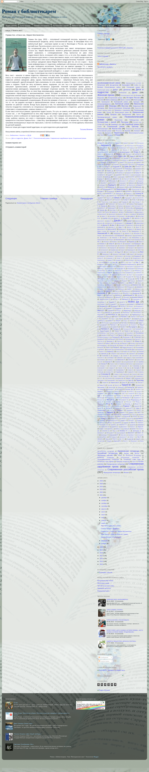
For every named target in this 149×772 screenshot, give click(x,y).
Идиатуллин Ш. (101, 239)
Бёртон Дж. (118, 179)
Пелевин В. (116, 329)
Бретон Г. (138, 170)
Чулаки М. (133, 424)
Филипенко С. (138, 397)
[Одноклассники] (111, 39)
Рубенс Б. (102, 351)
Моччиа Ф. (124, 306)
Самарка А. (116, 355)
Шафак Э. (102, 428)
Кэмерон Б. (140, 268)
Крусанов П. (130, 266)
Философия (138, 128)
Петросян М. (120, 333)
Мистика (124, 106)
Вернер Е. (102, 187)
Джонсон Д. (138, 221)
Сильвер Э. (103, 366)
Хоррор (99, 133)
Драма (26, 138)
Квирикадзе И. (131, 250)
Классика (100, 100)
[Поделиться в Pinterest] (49, 135)
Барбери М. (138, 154)
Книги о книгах (125, 100)
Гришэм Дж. (103, 210)
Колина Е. (100, 258)
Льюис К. (125, 281)
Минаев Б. (118, 297)
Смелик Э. (121, 368)
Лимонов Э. (110, 277)
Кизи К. (128, 252)
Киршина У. (116, 254)
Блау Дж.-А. (125, 164)
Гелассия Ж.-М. (139, 197)
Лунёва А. (117, 281)
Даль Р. (123, 212)
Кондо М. (127, 258)
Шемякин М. (106, 430)
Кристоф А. (113, 266)
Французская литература (112, 472)
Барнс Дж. (122, 156)
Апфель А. (132, 147)
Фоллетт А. (108, 406)
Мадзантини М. (104, 283)
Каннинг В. (123, 245)
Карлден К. (131, 247)
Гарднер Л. (132, 195)
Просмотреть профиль (105, 67)
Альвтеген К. (130, 145)
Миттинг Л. (116, 299)
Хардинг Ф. (111, 412)
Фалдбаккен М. (109, 395)
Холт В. (131, 418)
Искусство (100, 98)
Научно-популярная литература (119, 108)
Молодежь (100, 108)
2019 (101, 550)
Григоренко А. (101, 208)
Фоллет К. (100, 406)
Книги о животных (111, 100)
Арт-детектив (114, 85)
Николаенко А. (137, 312)
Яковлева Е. (134, 441)
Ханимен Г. (120, 410)
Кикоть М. (135, 252)
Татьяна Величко (86, 129)
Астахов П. (114, 152)
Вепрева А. (102, 185)
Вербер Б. (112, 185)
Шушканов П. (123, 437)
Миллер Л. (140, 295)
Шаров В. (141, 426)
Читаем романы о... (124, 26)
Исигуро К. (123, 241)
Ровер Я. (108, 347)
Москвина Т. (114, 306)
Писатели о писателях (122, 110)
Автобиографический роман (108, 83)
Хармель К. (122, 412)
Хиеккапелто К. (103, 416)
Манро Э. (102, 289)
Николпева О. (101, 314)
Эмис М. (107, 439)
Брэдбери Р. (120, 172)
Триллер (135, 126)
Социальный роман (79, 138)
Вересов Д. (132, 185)
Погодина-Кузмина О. (103, 337)
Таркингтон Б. (122, 380)
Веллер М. (140, 183)
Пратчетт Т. (138, 339)
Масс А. (117, 291)
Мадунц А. (114, 283)
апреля (104, 520)
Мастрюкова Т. (136, 291)
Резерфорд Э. (103, 345)
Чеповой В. (118, 422)
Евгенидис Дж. (114, 231)
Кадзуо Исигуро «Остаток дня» (111, 537)
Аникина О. (113, 147)
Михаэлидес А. (101, 302)
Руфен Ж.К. (126, 351)
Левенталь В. (101, 272)
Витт (98, 189)
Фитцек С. (111, 400)
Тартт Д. (130, 380)
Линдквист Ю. (130, 276)
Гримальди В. (112, 208)
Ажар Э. (132, 143)
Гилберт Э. (126, 200)
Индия (120, 455)
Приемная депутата (104, 588)
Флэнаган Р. (119, 404)
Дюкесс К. (131, 229)
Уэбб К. (109, 393)
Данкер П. (121, 214)
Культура (136, 102)
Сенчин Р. (104, 364)
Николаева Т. (127, 312)
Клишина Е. (102, 256)
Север (106, 124)
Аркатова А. (115, 150)
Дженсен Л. (138, 218)
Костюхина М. (105, 262)
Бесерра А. (114, 162)
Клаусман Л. (140, 254)
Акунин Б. (106, 145)
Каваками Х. (128, 243)
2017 (101, 555)
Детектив (127, 90)
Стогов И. (134, 374)
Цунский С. (131, 420)
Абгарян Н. (101, 143)
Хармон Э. (131, 412)
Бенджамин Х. (137, 158)
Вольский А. (128, 191)
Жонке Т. (99, 235)
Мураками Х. (119, 308)
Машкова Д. (126, 293)
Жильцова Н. (137, 233)
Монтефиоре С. (112, 304)
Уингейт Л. (139, 389)
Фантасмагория (102, 128)
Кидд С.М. (120, 252)
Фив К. (118, 397)
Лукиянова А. (101, 281)
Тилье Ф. (124, 382)
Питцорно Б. (130, 335)
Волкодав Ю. (110, 191)
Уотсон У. (139, 391)
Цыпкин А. (140, 420)
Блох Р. (133, 164)
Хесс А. (134, 414)
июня (103, 514)
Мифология (137, 106)
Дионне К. (131, 225)
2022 (101, 492)
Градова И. (132, 204)
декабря (104, 497)
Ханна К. (138, 410)
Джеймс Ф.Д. (107, 218)
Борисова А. (129, 168)
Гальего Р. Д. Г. (113, 195)
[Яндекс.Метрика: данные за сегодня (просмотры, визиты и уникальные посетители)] (103, 690)
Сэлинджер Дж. (118, 378)
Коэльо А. (110, 264)
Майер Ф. (132, 283)
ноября (104, 500)
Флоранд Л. (100, 404)
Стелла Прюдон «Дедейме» (110, 528)
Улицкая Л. (109, 391)
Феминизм (129, 128)
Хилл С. (112, 416)
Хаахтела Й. (129, 408)
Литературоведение (104, 104)
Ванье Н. (133, 181)
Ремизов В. (132, 345)
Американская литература (128, 451)
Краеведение (106, 102)
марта (103, 523)
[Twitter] (109, 39)
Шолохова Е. (114, 435)
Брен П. (130, 170)
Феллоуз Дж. (101, 397)
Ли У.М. (101, 276)
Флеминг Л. (109, 402)
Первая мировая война (104, 110)
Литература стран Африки (105, 461)
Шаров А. (132, 426)
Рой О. (102, 349)
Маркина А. (121, 289)
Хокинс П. (104, 418)
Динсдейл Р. (122, 225)
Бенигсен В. (101, 160)
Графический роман (103, 89)
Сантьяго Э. (100, 357)
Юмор (117, 135)
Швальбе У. (110, 428)
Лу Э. (139, 279)
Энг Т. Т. (121, 439)
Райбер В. (100, 343)
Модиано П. (113, 302)
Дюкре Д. (139, 229)
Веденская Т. (122, 183)
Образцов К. (105, 318)
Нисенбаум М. (113, 314)
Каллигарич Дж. (112, 245)
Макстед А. (112, 287)
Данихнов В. (112, 214)
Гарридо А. (100, 197)
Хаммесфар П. (102, 410)
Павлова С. (113, 325)
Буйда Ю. (138, 172)
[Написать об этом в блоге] (43, 135)
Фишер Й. (100, 402)
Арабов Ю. (140, 147)
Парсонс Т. (123, 327)
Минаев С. (127, 297)
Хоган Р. (135, 416)
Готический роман (133, 87)
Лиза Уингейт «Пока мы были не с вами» (114, 534)
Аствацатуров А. (125, 152)
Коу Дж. (115, 262)
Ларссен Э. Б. (128, 270)
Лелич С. (106, 274)
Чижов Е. (133, 422)
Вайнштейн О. (113, 181)
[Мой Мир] (113, 39)
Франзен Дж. (138, 406)
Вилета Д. (138, 187)
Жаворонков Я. (136, 231)
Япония (126, 472)
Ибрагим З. (115, 237)
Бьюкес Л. (123, 177)
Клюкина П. (111, 256)
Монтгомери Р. (101, 304)
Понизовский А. (111, 339)
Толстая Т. (141, 382)
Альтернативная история (133, 83)
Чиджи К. (125, 422)
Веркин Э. (140, 185)
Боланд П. (138, 166)
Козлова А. (129, 256)
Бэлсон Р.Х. (131, 177)
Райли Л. (108, 343)
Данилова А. (140, 212)
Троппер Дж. (131, 387)
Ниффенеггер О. (136, 314)
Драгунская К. (101, 229)
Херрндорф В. (126, 414)
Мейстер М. (109, 295)
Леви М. (110, 272)
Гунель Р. (100, 212)
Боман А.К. (137, 85)
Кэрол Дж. (102, 270)
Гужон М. (138, 210)
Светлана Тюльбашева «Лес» (24, 744)
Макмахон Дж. (136, 285)
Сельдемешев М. (128, 361)
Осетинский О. (106, 322)
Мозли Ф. (122, 302)
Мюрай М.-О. (138, 308)
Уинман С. (100, 391)
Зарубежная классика (105, 455)
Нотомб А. (124, 316)
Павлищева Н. (103, 325)
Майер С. (123, 283)
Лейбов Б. (139, 272)
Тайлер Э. (129, 378)
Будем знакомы (11, 26)
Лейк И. (99, 274)
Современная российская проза (125, 469)
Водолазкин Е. (122, 189)
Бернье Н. (133, 160)
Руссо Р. (118, 351)
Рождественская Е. (127, 347)
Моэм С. (131, 306)
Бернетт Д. (125, 160)
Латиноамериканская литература (108, 459)
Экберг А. (132, 437)
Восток (137, 453)
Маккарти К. (110, 285)
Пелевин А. (105, 329)
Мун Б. (101, 308)
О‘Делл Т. (141, 322)
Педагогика (138, 108)
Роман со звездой (108, 26)
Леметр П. (115, 274)
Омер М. (118, 320)
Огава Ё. (121, 318)
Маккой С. (119, 285)
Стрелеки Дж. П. (105, 376)
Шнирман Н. (104, 435)
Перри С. (127, 331)
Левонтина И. (119, 272)
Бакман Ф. (119, 154)
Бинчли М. (130, 162)
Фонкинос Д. (117, 406)
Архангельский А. (102, 152)
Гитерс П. (134, 199)
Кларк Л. (131, 254)
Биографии (126, 85)
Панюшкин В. (114, 327)
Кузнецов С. (100, 268)
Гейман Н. (118, 198)
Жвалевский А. (103, 233)
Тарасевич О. (101, 380)
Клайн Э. (124, 254)
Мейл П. (100, 295)
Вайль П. (103, 181)
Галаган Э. (129, 193)
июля (103, 512)
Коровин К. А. (119, 260)
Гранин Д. (104, 206)
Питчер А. (139, 335)
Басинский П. (104, 158)
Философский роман (104, 131)
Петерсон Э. (137, 331)
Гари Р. (139, 195)
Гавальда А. (119, 193)
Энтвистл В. (100, 441)
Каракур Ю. (113, 247)
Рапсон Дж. (116, 343)
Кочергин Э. (101, 264)
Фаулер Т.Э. (120, 395)
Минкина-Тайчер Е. (138, 297)
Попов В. (120, 339)
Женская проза (105, 95)
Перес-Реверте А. (105, 331)
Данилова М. (103, 214)
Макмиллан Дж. (101, 287)
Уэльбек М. (131, 393)
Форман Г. (127, 406)
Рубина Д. (110, 351)
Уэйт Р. (124, 393)
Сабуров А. (114, 353)
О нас (16, 702)
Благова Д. (116, 164)
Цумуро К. (123, 420)
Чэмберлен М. (105, 426)
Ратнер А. (133, 343)
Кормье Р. (110, 260)
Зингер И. (130, 235)
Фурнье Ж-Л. (119, 408)
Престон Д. (100, 341)
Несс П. (99, 312)
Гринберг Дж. (129, 208)
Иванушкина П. (136, 237)
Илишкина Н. (138, 239)
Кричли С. (122, 266)
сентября (104, 506)
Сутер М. (131, 376)
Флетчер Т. (129, 402)
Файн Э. (99, 395)
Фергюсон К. (110, 397)
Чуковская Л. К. (123, 424)
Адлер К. (125, 143)
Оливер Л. (110, 320)
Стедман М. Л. (131, 372)
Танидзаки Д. (138, 378)
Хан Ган (111, 410)
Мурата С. (129, 308)
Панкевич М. (104, 327)
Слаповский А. (101, 368)
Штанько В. (140, 435)
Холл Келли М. (122, 418)
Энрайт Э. (139, 439)
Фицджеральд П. (136, 400)
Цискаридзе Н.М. (113, 420)
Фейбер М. (138, 395)
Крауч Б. (141, 264)
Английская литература (107, 453)
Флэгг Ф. (109, 404)
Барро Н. (133, 156)
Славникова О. (136, 366)
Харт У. (139, 412)
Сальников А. (106, 355)
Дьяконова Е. (122, 229)
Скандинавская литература (116, 464)
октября (104, 503)
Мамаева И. (140, 287)
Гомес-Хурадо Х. (136, 202)
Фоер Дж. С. (128, 404)
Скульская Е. (125, 366)
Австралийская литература (105, 451)
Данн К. (128, 214)
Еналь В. (125, 231)
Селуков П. (118, 361)
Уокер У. (116, 391)
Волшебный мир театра (105, 580)
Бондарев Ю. (119, 168)
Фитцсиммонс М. (123, 399)
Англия (126, 453)
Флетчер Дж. (119, 402)
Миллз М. (102, 297)
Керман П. (111, 252)
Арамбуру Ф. (104, 150)
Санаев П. (126, 355)
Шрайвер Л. (131, 435)
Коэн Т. (117, 264)
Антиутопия (101, 85)
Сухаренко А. (140, 376)
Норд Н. (116, 316)
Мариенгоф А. (111, 289)
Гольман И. (125, 202)
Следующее (11, 198)
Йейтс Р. (141, 241)
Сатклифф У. (110, 357)
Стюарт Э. (116, 376)
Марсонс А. (138, 289)
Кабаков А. (102, 243)
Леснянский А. (139, 274)
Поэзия (109, 112)
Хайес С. (138, 408)
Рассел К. (125, 343)
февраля (104, 540)
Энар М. (114, 439)
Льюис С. (133, 281)
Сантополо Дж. (136, 355)
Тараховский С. (111, 380)
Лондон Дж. (131, 279)
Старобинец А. (120, 372)
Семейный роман (132, 124)
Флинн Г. (138, 402)
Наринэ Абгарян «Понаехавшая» (118, 620)
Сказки (99, 126)
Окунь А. (128, 318)
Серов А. (112, 364)
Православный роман (122, 112)
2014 (101, 564)
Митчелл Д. (126, 299)
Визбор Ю (130, 187)
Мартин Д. (100, 291)
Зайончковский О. (110, 235)
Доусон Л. (130, 227)
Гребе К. (120, 206)
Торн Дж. (109, 385)
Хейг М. (108, 414)
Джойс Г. (118, 220)
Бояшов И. (138, 168)
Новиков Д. (100, 316)
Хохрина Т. (102, 420)
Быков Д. (107, 177)
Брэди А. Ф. (129, 172)
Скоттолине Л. (114, 366)
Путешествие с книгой (60, 26)
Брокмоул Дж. (111, 172)
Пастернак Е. (133, 327)
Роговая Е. (116, 347)
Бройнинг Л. (100, 172)
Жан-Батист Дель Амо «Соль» (111, 526)
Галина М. (139, 193)
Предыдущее (86, 198)
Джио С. (109, 221)
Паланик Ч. (134, 325)
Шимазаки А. (137, 431)
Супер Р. (123, 376)
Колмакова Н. (110, 258)
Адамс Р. (118, 143)
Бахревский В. (116, 158)
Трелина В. (138, 385)
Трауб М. (126, 385)
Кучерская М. (131, 268)
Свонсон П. (131, 359)
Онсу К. (125, 320)
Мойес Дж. (134, 301)
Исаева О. (115, 241)
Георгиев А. (117, 199)
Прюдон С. (129, 341)
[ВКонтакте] (107, 39)
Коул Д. (123, 262)
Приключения (126, 114)
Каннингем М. (132, 245)
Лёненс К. (141, 281)
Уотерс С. (131, 391)
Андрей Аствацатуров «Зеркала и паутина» (121, 641)
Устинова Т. (101, 393)
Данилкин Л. (130, 212)
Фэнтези (127, 131)
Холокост (137, 131)
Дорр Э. (121, 227)
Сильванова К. (139, 364)
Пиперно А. (104, 335)
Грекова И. (128, 206)
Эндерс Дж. (130, 439)
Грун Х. (122, 210)
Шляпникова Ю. (121, 432)
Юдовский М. (117, 441)
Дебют (115, 90)
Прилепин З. (110, 341)
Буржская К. (119, 175)
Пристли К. (120, 341)
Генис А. (101, 200)
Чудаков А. (113, 424)
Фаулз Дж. (129, 395)
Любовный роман (122, 104)
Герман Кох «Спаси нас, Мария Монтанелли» (116, 531)
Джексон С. (117, 218)
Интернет (138, 95)
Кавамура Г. (137, 243)
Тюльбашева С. (110, 389)
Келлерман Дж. (101, 252)
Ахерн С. (137, 152)
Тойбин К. (132, 382)
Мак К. (139, 283)
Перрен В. (118, 331)
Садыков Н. (132, 353)
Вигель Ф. (122, 187)
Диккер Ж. (106, 225)
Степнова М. (106, 374)
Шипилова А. (110, 432)
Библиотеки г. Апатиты (107, 64)
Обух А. (113, 318)
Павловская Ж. (124, 325)
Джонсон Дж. (101, 223)
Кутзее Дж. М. (120, 268)
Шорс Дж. (123, 435)
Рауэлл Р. (141, 343)
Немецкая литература (123, 461)
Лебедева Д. (138, 270)
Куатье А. (139, 266)
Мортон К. (140, 304)
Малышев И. (130, 287)
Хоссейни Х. (140, 418)
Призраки (113, 114)
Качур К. (122, 250)
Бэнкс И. (139, 177)
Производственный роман (107, 117)
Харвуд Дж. (100, 412)
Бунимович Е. (101, 175)
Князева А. (120, 256)
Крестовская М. (103, 266)
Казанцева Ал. (101, 245)
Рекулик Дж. (113, 345)
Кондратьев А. (137, 258)
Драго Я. (138, 227)
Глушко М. (116, 202)
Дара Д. (134, 214)
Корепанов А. (101, 260)
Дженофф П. (127, 218)
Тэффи (101, 389)
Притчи (138, 114)
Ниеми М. (117, 312)
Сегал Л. (139, 359)
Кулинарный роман (121, 102)
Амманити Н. (103, 148)
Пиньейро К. (130, 333)
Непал (134, 461)
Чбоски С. (110, 422)
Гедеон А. (108, 197)
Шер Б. (115, 430)
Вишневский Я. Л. (108, 189)
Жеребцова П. (118, 233)
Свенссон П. (121, 359)
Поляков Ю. (116, 337)
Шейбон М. (126, 428)
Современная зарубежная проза (61, 138)
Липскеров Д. (101, 279)
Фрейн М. (100, 408)
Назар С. (118, 310)
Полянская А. (127, 337)
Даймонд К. (115, 212)
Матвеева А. (102, 293)
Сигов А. (130, 364)
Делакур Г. (122, 216)
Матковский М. (115, 293)
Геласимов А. (128, 197)
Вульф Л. (100, 193)
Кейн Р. (140, 250)
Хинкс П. (119, 416)
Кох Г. (31, 138)
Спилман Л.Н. (109, 372)
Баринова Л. (101, 156)
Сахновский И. (139, 357)
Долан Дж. (139, 225)
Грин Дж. (120, 208)
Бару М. (141, 156)
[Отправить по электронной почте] (41, 135)
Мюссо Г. (101, 310)
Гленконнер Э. (105, 202)
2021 (101, 495)
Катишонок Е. (104, 250)
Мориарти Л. (123, 304)
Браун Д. (110, 170)
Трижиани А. (121, 387)
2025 (101, 483)
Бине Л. (122, 162)
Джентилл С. (101, 221)
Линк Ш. (138, 277)
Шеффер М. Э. (125, 431)
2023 (101, 489)
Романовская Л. (120, 349)
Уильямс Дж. (129, 389)
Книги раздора (25, 26)
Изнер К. (110, 239)
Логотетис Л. (121, 279)
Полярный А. (101, 339)
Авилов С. (110, 143)
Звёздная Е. (121, 235)
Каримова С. (122, 247)
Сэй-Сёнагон (108, 378)
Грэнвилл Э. (130, 210)
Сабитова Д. (104, 353)
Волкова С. (100, 191)
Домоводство (122, 92)
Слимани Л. (111, 368)
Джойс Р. (130, 221)
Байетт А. (100, 154)
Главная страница (48, 198)
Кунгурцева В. (110, 268)
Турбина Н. (140, 387)
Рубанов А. (140, 349)
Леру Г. (131, 274)
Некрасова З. (138, 310)
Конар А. (119, 258)
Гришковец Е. (139, 208)
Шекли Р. (134, 428)
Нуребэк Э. (134, 316)
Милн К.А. (110, 297)
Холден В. (113, 418)
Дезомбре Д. (113, 216)
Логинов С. (112, 279)
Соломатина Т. (120, 370)
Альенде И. (140, 145)
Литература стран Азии (132, 459)
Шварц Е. (118, 428)
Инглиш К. (107, 241)
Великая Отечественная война (109, 87)
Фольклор (119, 131)
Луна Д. (109, 281)
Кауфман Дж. (114, 250)
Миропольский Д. (105, 299)
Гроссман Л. (113, 210)
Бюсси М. (110, 179)
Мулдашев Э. (140, 306)
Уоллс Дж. (124, 391)
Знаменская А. (104, 237)
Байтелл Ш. (109, 154)
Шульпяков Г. (103, 437)
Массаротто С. (126, 291)
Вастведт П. (104, 183)
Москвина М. (103, 306)
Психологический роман (42, 138)
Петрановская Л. (102, 333)
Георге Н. (109, 199)
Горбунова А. (112, 204)
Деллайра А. (131, 216)
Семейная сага (116, 124)
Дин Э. (114, 225)
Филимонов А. (126, 397)
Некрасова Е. (128, 310)
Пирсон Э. (121, 335)
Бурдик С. (110, 175)
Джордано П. (120, 223)
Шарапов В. (114, 426)
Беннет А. (110, 160)
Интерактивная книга (127, 95)
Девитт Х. (104, 216)
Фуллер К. (109, 408)
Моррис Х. (132, 304)
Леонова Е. (123, 274)
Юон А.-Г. (126, 441)
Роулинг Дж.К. (131, 349)
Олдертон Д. (137, 318)
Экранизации (119, 133)
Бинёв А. (138, 162)
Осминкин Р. (115, 322)
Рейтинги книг (76, 26)
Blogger (96, 757)
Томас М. (102, 385)
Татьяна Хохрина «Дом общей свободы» (27, 734)
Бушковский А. (137, 175)
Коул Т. (131, 262)
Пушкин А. (138, 341)
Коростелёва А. (130, 260)
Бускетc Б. (128, 175)
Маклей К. (127, 285)
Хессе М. (141, 414)
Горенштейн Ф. (122, 204)
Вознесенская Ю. (136, 189)
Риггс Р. (139, 345)
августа (104, 509)
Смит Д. (129, 368)
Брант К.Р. (100, 170)
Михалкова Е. (137, 299)
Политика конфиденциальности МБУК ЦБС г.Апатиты (115, 48)
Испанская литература (105, 457)
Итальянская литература (130, 457)
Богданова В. (117, 166)
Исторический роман (115, 98)
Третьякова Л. (101, 387)
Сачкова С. (102, 359)
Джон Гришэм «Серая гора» (23, 723)
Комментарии (104, 661)
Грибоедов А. (138, 206)
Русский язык (137, 122)
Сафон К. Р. (129, 357)
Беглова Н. (127, 158)
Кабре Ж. (119, 243)
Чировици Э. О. (103, 424)
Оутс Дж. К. (124, 322)
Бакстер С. (129, 154)
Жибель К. (128, 233)
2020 (101, 547)
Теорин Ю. (105, 382)
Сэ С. (100, 378)
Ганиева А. (122, 195)
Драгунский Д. (112, 229)
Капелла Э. (104, 247)
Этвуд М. (109, 441)
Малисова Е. (121, 287)
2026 (101, 481)
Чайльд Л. (102, 422)
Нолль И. (109, 316)
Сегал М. (100, 361)
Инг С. (99, 241)
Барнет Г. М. (112, 156)
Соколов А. (100, 370)
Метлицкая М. (130, 295)
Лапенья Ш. (118, 270)
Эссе (102, 135)
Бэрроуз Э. (100, 179)
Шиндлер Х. (100, 432)
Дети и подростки (17, 138)
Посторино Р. (129, 339)
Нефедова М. (108, 312)
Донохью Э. (111, 227)
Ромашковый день (103, 591)
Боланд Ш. (100, 168)
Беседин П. (104, 162)
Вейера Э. (132, 183)
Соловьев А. (110, 370)
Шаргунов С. (124, 426)
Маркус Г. (129, 289)
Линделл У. (119, 276)
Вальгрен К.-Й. (124, 181)
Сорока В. (139, 370)
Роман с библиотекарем (29, 11)
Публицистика (134, 120)
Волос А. (120, 191)
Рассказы (124, 122)
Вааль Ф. (134, 179)
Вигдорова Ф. (112, 187)
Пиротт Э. (113, 335)
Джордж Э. (129, 223)
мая (102, 517)
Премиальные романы (41, 26)
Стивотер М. (125, 374)
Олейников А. (101, 320)
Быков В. (99, 177)
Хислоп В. (127, 416)
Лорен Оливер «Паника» (115, 610)
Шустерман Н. (113, 437)
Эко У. (139, 437)
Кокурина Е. (138, 256)
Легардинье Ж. (129, 272)
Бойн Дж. (128, 166)
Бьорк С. (115, 177)
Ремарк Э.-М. (122, 345)
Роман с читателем (91, 26)
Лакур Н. (110, 270)
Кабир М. (111, 243)
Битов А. (108, 164)
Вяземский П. (109, 193)
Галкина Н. (103, 195)
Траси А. (117, 385)
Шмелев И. (131, 433)
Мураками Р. (109, 308)
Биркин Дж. (100, 164)
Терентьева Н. (115, 382)
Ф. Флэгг (139, 393)
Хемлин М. (116, 414)
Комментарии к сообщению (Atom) (28, 203)
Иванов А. (125, 237)
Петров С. (112, 333)
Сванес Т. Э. (111, 359)
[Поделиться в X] (45, 135)
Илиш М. (129, 239)
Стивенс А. (117, 374)
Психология (118, 120)
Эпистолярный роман (136, 133)
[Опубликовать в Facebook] (47, 135)
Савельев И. (122, 353)
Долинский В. (101, 227)
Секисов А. (108, 362)
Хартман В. (100, 414)
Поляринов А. (138, 337)
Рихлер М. (100, 347)
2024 (101, 486)
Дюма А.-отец (101, 231)
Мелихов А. (118, 295)
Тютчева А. (120, 389)
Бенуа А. (117, 160)
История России (133, 98)
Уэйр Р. (116, 393)
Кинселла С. (106, 254)
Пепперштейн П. (128, 329)
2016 (101, 558)
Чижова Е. (141, 422)
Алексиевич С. (120, 145)
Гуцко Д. (107, 212)
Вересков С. (123, 185)
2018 (101, 553)
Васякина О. (113, 183)
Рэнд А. (134, 351)
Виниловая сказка (103, 583)
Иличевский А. (120, 239)
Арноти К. (126, 150)
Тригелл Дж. (112, 387)
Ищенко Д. (132, 241)
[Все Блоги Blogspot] (123, 675)
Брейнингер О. (120, 170)
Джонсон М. (110, 223)
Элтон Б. (100, 439)
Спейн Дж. (100, 372)
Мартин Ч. (109, 291)
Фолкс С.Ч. (138, 404)
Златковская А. (139, 235)
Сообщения (104, 657)
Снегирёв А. (137, 368)
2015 (101, 561)
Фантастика (116, 129)
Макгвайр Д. (100, 285)
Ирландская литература (133, 455)
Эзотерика (108, 133)
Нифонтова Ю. (125, 314)
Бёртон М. (127, 179)
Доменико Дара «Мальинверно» (117, 599)
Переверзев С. (139, 329)
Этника (109, 135)
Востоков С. (138, 191)
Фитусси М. (100, 399)
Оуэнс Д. (133, 323)
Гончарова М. (101, 204)
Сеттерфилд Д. (121, 364)
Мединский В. (136, 293)
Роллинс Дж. (110, 349)
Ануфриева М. (123, 147)
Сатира (99, 124)
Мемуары (113, 106)
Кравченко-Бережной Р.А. (128, 264)
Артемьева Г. (137, 150)
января (104, 543)
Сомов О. (130, 370)
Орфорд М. (133, 320)
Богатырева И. (105, 166)
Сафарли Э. (120, 357)
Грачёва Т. (113, 206)
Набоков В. (111, 310)
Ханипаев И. (130, 410)
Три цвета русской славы (105, 586)
